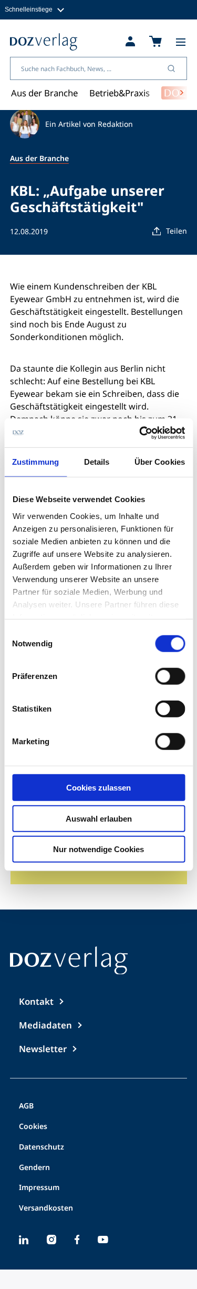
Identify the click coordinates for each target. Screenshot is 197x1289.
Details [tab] (97, 461)
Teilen (176, 231)
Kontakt (36, 1001)
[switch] (170, 676)
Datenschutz (41, 1147)
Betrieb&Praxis (119, 93)
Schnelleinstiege (29, 9)
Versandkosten (46, 1208)
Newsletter (43, 1049)
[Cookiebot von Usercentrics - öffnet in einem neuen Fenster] (140, 432)
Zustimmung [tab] (35, 461)
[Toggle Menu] (180, 42)
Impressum (39, 1188)
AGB (26, 1106)
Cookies (33, 1127)
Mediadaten (45, 1025)
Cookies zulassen (98, 787)
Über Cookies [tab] (159, 461)
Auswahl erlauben (99, 818)
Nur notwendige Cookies (98, 849)
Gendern (34, 1168)
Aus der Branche (44, 93)
